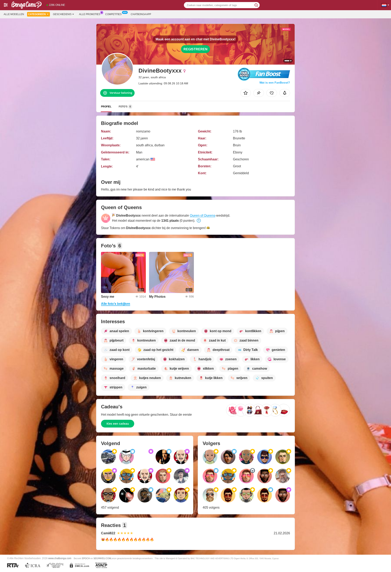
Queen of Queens (202, 215)
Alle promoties (89, 14)
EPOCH (86, 558)
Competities (113, 14)
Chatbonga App (141, 14)
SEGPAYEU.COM (102, 558)
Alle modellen (14, 14)
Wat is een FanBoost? (274, 82)
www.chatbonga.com (59, 558)
